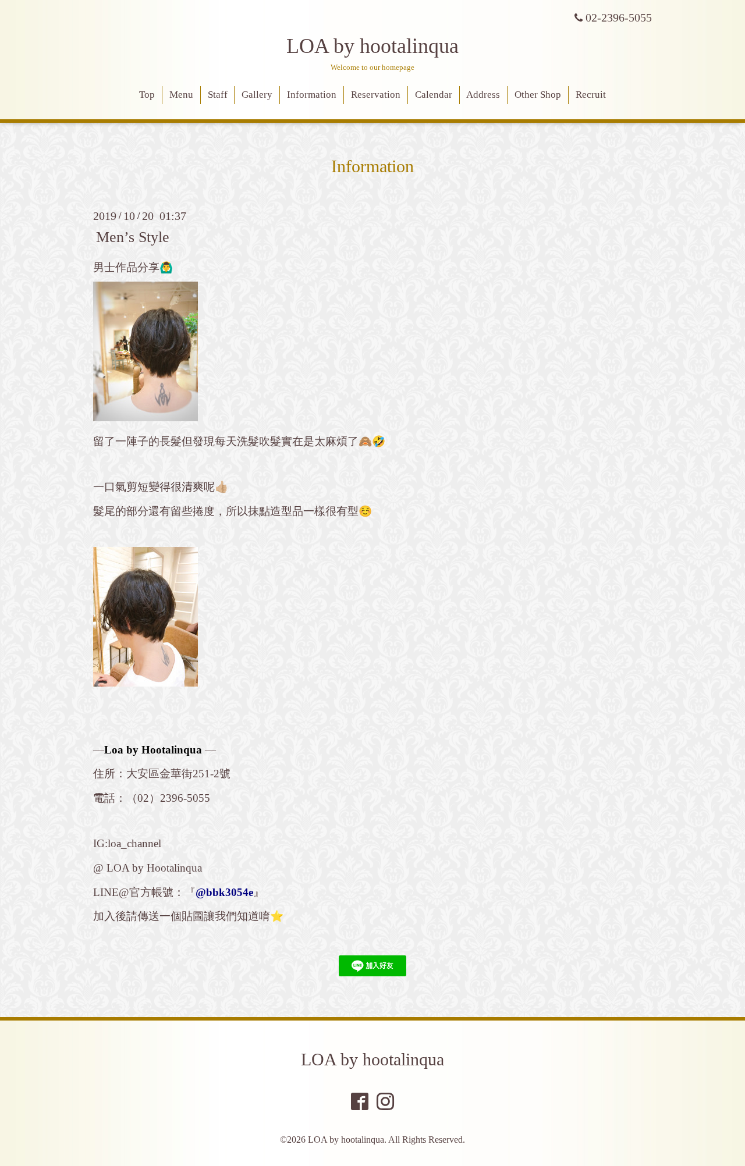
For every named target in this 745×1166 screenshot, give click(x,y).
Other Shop (538, 94)
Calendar (433, 94)
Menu (181, 94)
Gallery (257, 94)
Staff (218, 94)
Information (311, 94)
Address (483, 94)
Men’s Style (132, 236)
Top (147, 94)
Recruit (591, 94)
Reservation (375, 94)
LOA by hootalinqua (372, 46)
